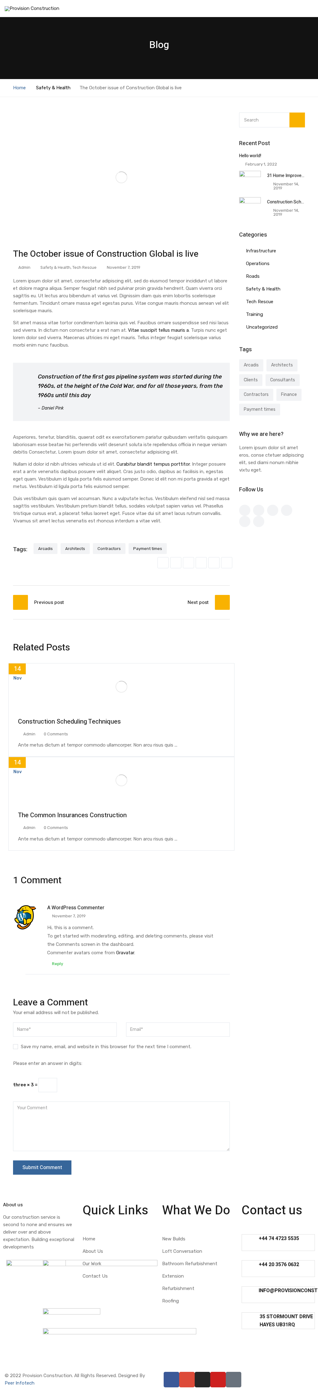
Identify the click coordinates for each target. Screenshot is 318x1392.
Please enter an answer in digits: (47, 1063)
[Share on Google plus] (214, 562)
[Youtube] (218, 1379)
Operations (258, 263)
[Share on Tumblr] (201, 562)
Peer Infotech (19, 1383)
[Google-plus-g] (187, 1379)
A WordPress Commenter (75, 907)
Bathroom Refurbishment (189, 1263)
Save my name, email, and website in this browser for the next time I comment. (106, 1046)
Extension (173, 1276)
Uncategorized (262, 327)
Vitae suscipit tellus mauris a (158, 330)
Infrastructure (261, 251)
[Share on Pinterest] (226, 562)
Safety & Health (53, 88)
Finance (289, 394)
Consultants (282, 380)
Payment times (147, 548)
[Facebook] (171, 1379)
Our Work (92, 1263)
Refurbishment (178, 1288)
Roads (253, 276)
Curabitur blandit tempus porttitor (153, 464)
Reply (57, 963)
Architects (75, 548)
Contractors (109, 548)
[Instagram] (202, 1379)
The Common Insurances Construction (72, 815)
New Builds (173, 1239)
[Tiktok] (233, 1379)
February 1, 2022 (261, 164)
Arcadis (45, 548)
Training (254, 314)
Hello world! (250, 156)
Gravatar (125, 952)
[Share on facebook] (163, 562)
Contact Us (95, 1276)
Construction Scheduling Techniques (69, 721)
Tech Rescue (84, 267)
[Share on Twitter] (175, 562)
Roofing (170, 1301)
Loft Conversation (182, 1251)
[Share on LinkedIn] (188, 562)
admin (24, 267)
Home (19, 88)
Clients (251, 380)
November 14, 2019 (286, 186)
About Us (93, 1251)
